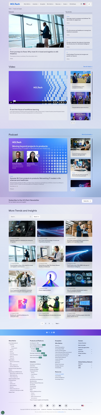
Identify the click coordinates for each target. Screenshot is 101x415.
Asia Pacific (80, 351)
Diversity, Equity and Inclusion (61, 355)
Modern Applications (14, 364)
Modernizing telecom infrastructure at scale (50, 315)
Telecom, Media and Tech (35, 391)
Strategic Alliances (59, 366)
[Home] (15, 4)
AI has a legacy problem (45, 290)
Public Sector (33, 388)
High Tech (33, 394)
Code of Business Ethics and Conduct (63, 352)
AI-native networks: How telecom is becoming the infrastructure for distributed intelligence (78, 43)
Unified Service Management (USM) (16, 390)
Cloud (68, 16)
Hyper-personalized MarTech (38, 355)
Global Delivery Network (60, 357)
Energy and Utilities (34, 369)
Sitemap (70, 409)
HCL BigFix (35, 348)
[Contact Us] (89, 4)
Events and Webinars (59, 377)
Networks (12, 387)
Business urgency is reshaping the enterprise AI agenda (21, 241)
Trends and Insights (59, 374)
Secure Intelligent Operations (36, 346)
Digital (11, 176)
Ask (81, 4)
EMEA (79, 365)
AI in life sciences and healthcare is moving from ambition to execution (79, 31)
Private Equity (33, 386)
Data (11, 363)
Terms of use (64, 409)
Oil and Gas (32, 384)
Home (10, 8)
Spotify (17, 186)
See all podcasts (86, 134)
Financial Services (34, 371)
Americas (80, 349)
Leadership (57, 360)
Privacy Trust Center (59, 364)
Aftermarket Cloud (35, 357)
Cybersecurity (12, 383)
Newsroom (57, 362)
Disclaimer (49, 409)
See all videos (87, 66)
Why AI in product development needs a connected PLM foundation (77, 291)
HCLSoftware (73, 4)
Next (74, 123)
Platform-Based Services (14, 388)
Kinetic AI (12, 356)
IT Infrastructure (12, 380)
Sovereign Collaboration (37, 353)
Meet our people (82, 345)
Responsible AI (14, 348)
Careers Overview (82, 343)
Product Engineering (14, 376)
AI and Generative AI (13, 343)
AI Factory (12, 349)
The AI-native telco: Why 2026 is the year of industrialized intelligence (78, 266)
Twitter (49, 332)
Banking (32, 372)
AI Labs (12, 346)
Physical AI (12, 358)
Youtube (59, 405)
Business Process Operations (15, 368)
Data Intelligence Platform (37, 345)
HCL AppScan (36, 350)
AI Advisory (12, 344)
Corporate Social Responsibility (62, 354)
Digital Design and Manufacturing (16, 373)
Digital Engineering (13, 375)
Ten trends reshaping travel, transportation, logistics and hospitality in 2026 (78, 241)
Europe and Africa (82, 353)
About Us (57, 345)
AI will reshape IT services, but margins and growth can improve (77, 55)
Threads (66, 405)
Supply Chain (12, 392)
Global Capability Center (14, 378)
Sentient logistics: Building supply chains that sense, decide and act (78, 315)
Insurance (33, 377)
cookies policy (61, 412)
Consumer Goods (34, 367)
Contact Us (43, 409)
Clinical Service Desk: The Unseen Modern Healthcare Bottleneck (49, 266)
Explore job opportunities (83, 347)
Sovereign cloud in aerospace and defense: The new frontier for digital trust (78, 19)
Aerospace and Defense (35, 364)
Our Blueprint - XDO (34, 343)
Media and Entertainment (36, 396)
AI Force (11, 351)
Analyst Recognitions (59, 347)
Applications (11, 359)
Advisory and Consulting (14, 361)
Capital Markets (34, 374)
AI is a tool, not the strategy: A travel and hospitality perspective (49, 241)
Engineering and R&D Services (15, 371)
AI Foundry (12, 353)
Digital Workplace (13, 385)
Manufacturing (33, 381)
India (79, 355)
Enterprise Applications (14, 366)
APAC (79, 367)
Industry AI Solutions (14, 354)
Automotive (32, 365)
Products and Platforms (37, 341)
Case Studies (58, 375)
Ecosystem (42, 4)
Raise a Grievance (77, 409)
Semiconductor (34, 398)
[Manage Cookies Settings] (2, 412)
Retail (31, 389)
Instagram (52, 332)
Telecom (32, 393)
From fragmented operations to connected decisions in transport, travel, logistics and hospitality (21, 291)
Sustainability (58, 367)
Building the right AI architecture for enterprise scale (19, 315)
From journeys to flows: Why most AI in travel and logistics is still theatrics (34, 53)
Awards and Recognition (60, 350)
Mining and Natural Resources (36, 383)
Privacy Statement (57, 409)
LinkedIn (54, 332)
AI (10, 49)
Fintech (32, 375)
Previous (72, 123)
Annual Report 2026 (59, 348)
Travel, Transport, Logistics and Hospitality (39, 400)
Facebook (47, 332)
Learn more (36, 31)
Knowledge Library (59, 379)
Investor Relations (59, 359)
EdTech (10, 370)
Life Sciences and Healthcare (36, 379)
